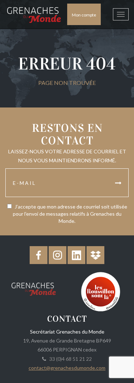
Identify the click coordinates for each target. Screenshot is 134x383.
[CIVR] (101, 291)
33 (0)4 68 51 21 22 (69, 359)
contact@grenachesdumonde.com (67, 368)
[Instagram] (57, 255)
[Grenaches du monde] (33, 288)
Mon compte (84, 15)
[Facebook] (39, 255)
